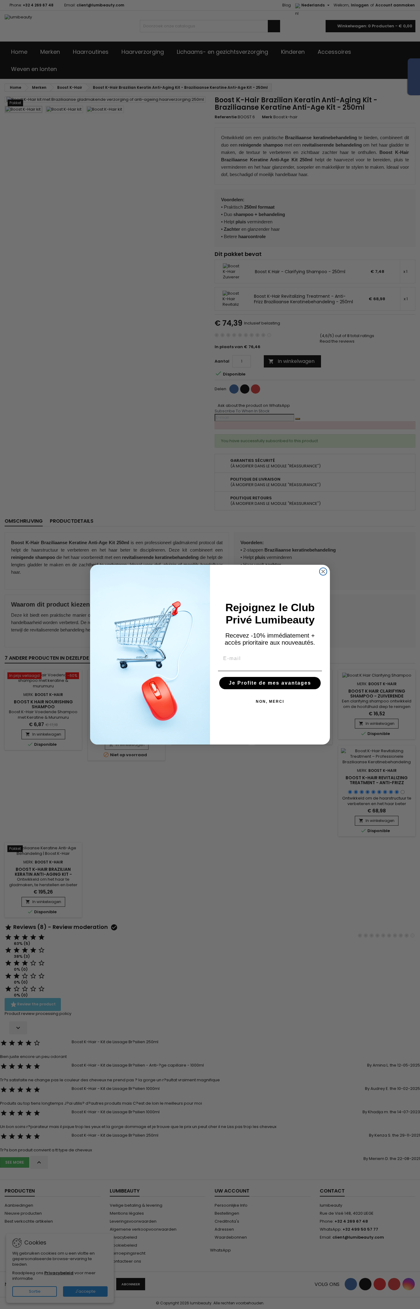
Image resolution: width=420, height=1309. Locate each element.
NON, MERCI (270, 701)
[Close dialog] (323, 571)
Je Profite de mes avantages (270, 683)
